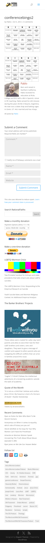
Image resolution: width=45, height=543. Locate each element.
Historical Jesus (24, 484)
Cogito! (7, 376)
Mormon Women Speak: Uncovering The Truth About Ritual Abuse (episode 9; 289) (20, 438)
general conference (11, 480)
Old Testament (10, 503)
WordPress (22, 540)
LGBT (6, 345)
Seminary (17, 510)
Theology (21, 514)
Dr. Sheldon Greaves (23, 473)
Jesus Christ (34, 488)
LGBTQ (33, 491)
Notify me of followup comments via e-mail (23, 160)
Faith (7, 477)
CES (6, 473)
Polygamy (8, 506)
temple (25, 510)
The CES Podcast (10, 514)
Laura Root (19, 491)
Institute (19, 488)
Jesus (26, 488)
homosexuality (10, 488)
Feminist (30, 477)
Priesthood (17, 506)
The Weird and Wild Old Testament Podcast (19, 521)
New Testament (24, 499)
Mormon (21, 495)
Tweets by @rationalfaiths (14, 406)
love (6, 495)
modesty (13, 495)
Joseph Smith (9, 491)
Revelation (8, 510)
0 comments (28, 22)
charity (12, 473)
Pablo (9, 22)
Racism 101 (33, 506)
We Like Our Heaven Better (26, 444)
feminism (23, 477)
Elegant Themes (22, 537)
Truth (37, 521)
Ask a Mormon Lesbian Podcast (15, 469)
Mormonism (30, 495)
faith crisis (14, 477)
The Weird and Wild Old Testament (16, 517)
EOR (34, 473)
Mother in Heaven (11, 499)
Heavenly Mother (10, 484)
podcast (31, 503)
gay (37, 477)
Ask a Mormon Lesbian (12, 465)
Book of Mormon (33, 469)
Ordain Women (22, 503)
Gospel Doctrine (25, 480)
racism (25, 506)
